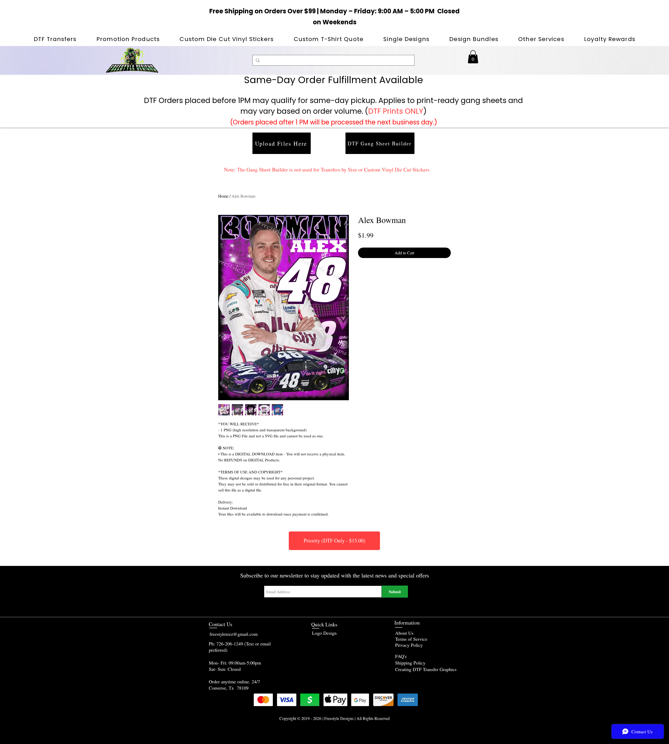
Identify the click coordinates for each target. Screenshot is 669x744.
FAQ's (401, 656)
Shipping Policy (410, 663)
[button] (128, 39)
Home (223, 196)
